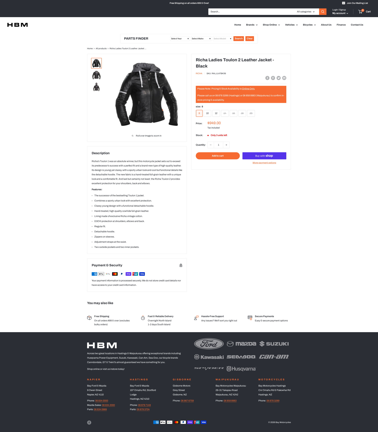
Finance (341, 24)
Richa (199, 73)
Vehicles (290, 24)
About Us (326, 24)
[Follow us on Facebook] (89, 422)
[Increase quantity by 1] (226, 145)
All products (101, 48)
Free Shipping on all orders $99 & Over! (189, 3)
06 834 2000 (108, 405)
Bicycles (308, 24)
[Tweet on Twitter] (279, 78)
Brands (250, 24)
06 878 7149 (144, 405)
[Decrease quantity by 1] (211, 145)
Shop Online (270, 24)
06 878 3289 (273, 400)
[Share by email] (284, 78)
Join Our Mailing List (357, 3)
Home (237, 24)
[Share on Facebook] (267, 78)
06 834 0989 (100, 409)
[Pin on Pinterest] (273, 78)
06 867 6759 (187, 400)
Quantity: (201, 145)
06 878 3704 (143, 409)
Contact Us (357, 24)
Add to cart (218, 155)
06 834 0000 (101, 400)
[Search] (322, 11)
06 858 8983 (230, 400)
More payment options (264, 162)
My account (339, 13)
